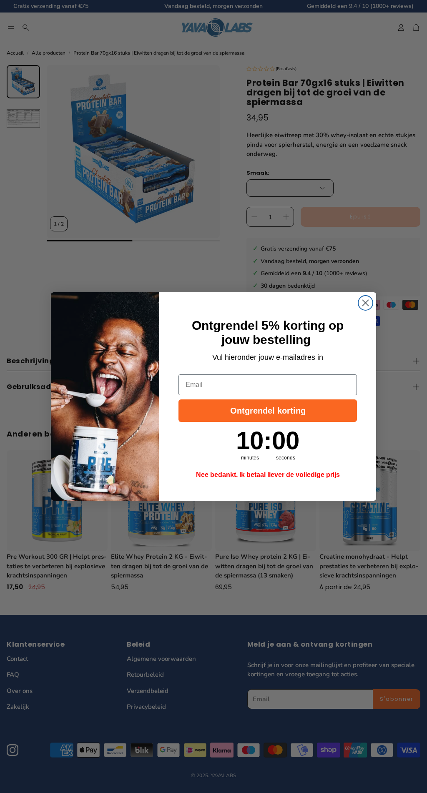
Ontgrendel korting (268, 410)
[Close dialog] (365, 303)
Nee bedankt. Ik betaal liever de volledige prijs (268, 474)
